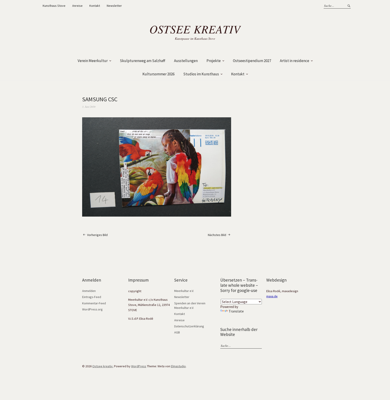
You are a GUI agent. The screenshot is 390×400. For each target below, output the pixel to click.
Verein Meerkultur (93, 60)
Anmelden (89, 291)
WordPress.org (92, 309)
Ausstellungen (186, 60)
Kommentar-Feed (94, 303)
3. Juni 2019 (88, 106)
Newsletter (114, 6)
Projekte (214, 60)
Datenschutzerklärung (189, 326)
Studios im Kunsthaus (201, 74)
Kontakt (94, 6)
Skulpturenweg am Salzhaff (142, 60)
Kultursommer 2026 (158, 74)
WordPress (138, 366)
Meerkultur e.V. (184, 291)
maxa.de (272, 296)
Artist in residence (294, 60)
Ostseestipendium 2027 (252, 60)
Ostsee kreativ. (102, 366)
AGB (177, 332)
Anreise (77, 6)
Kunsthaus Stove (54, 6)
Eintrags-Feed (91, 297)
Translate (236, 311)
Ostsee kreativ (195, 29)
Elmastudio (178, 366)
